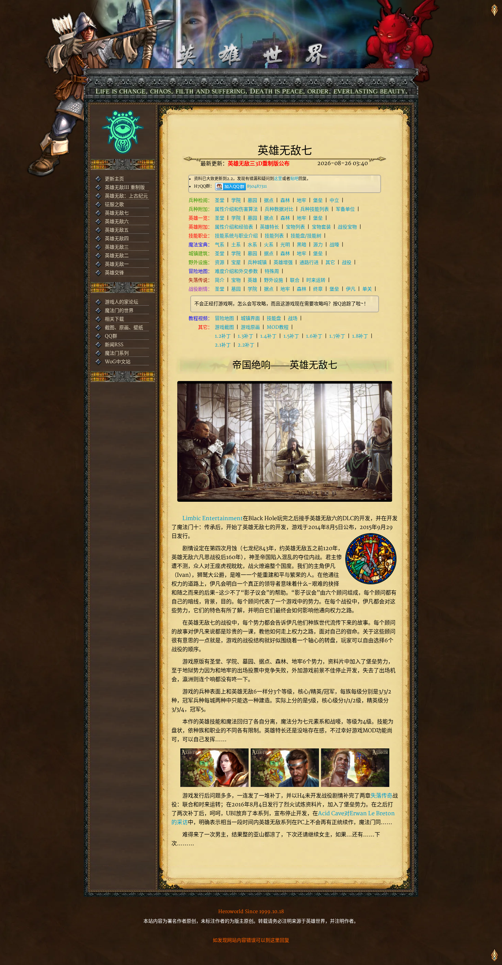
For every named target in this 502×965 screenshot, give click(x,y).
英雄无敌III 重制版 (125, 187)
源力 (318, 245)
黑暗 (301, 245)
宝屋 (236, 262)
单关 (367, 289)
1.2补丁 (223, 336)
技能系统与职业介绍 (236, 236)
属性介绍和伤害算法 (236, 209)
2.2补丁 (246, 345)
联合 (294, 280)
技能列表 (274, 236)
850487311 (257, 186)
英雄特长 (269, 227)
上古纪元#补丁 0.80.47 (258, 163)
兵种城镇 (257, 262)
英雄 (252, 280)
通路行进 (309, 262)
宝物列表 (295, 227)
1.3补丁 (245, 336)
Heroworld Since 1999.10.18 (251, 912)
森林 (285, 200)
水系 (252, 245)
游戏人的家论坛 (121, 302)
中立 (334, 200)
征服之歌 (114, 204)
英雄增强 (283, 262)
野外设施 (273, 280)
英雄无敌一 (117, 264)
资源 (219, 262)
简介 (219, 280)
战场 (292, 318)
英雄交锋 (114, 273)
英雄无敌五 (117, 230)
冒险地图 (224, 318)
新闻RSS (114, 345)
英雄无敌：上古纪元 (126, 196)
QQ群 (111, 336)
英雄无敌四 (117, 239)
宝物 (236, 280)
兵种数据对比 (279, 209)
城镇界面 (250, 318)
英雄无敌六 (117, 221)
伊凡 (350, 289)
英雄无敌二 (117, 256)
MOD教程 (278, 327)
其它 (330, 262)
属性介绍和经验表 (234, 227)
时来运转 (315, 280)
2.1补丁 (223, 345)
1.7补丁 (337, 336)
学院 (236, 200)
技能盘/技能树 (306, 236)
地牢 (301, 200)
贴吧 (294, 178)
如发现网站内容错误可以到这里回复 (251, 940)
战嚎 (334, 245)
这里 (278, 178)
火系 (269, 245)
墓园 (252, 200)
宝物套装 (321, 227)
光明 (285, 245)
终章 (318, 289)
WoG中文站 (117, 362)
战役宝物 (347, 227)
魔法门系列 (117, 353)
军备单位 (345, 209)
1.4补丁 (268, 336)
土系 (236, 245)
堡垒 (318, 200)
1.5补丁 (291, 336)
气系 (219, 245)
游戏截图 (224, 327)
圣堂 (219, 200)
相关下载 (114, 319)
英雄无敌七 (117, 213)
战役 (346, 262)
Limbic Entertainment (212, 518)
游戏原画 (250, 327)
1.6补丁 (314, 336)
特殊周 (272, 271)
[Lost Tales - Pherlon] (285, 767)
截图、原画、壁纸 (124, 328)
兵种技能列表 (314, 209)
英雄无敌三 (117, 247)
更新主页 (114, 179)
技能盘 (274, 318)
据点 (269, 200)
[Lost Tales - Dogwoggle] (355, 767)
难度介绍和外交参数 (236, 271)
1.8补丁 (360, 336)
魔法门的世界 (119, 310)
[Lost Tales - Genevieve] (214, 767)
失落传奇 (381, 795)
